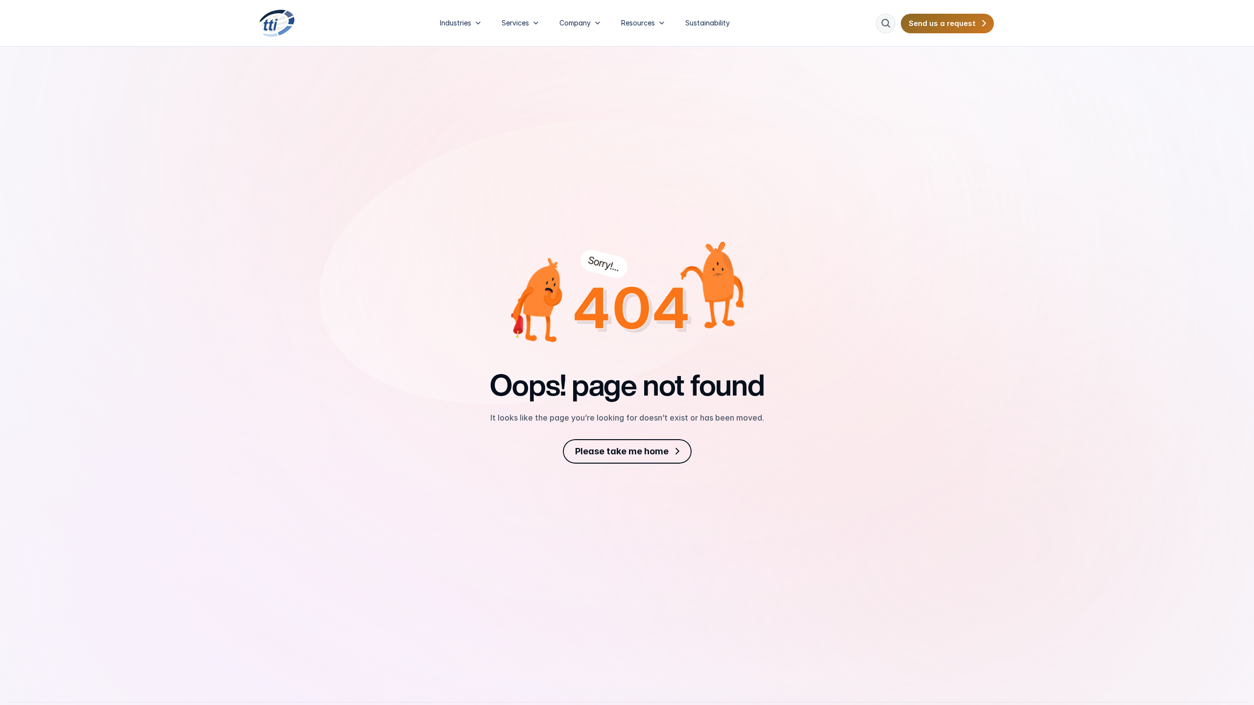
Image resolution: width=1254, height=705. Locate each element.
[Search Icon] (885, 23)
